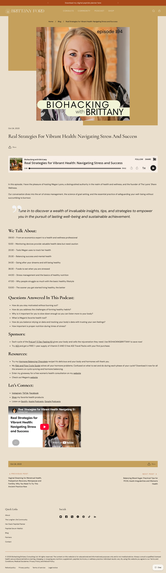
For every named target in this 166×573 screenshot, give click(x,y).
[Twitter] (72, 517)
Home (51, 21)
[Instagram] (61, 517)
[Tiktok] (89, 517)
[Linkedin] (95, 517)
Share (14, 147)
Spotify (24, 401)
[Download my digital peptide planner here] (83, 2)
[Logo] (24, 11)
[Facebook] (66, 517)
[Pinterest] (83, 517)
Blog (59, 21)
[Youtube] (78, 517)
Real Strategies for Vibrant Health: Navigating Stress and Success (91, 21)
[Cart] (159, 11)
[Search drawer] (154, 11)
